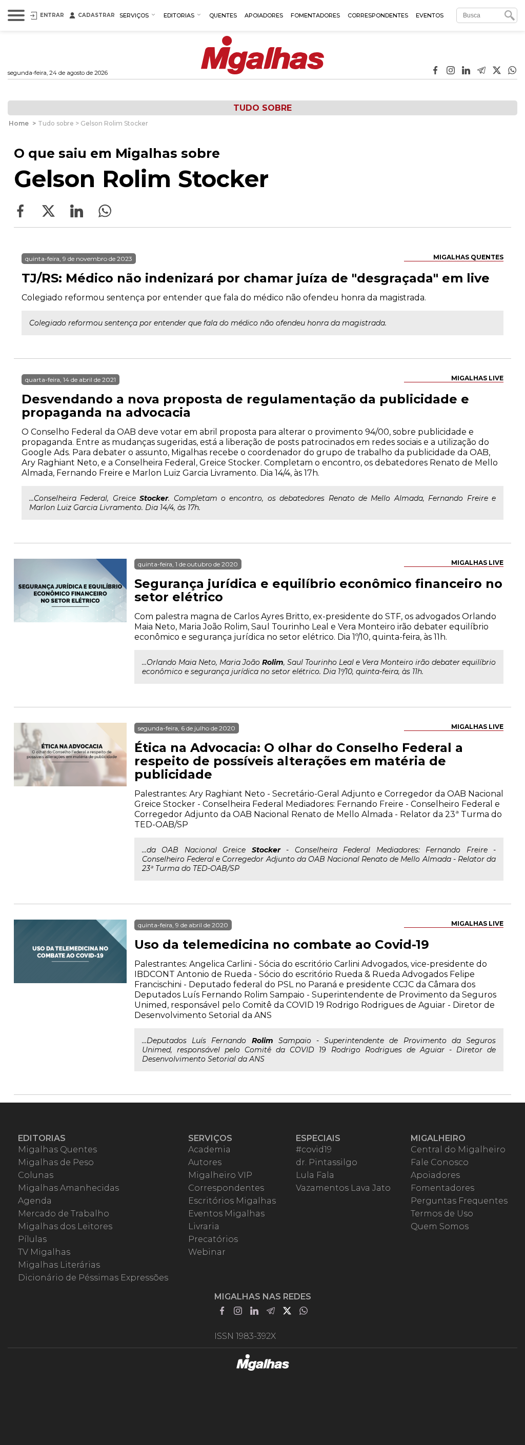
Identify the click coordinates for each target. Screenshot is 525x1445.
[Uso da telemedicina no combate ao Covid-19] (70, 976)
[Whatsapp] (512, 71)
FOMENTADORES (315, 15)
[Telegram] (481, 71)
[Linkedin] (466, 71)
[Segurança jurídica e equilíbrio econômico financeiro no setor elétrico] (70, 615)
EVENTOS (429, 15)
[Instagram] (450, 71)
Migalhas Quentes (468, 257)
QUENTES (223, 15)
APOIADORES (264, 15)
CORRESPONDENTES (378, 15)
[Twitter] (496, 71)
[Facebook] (435, 71)
